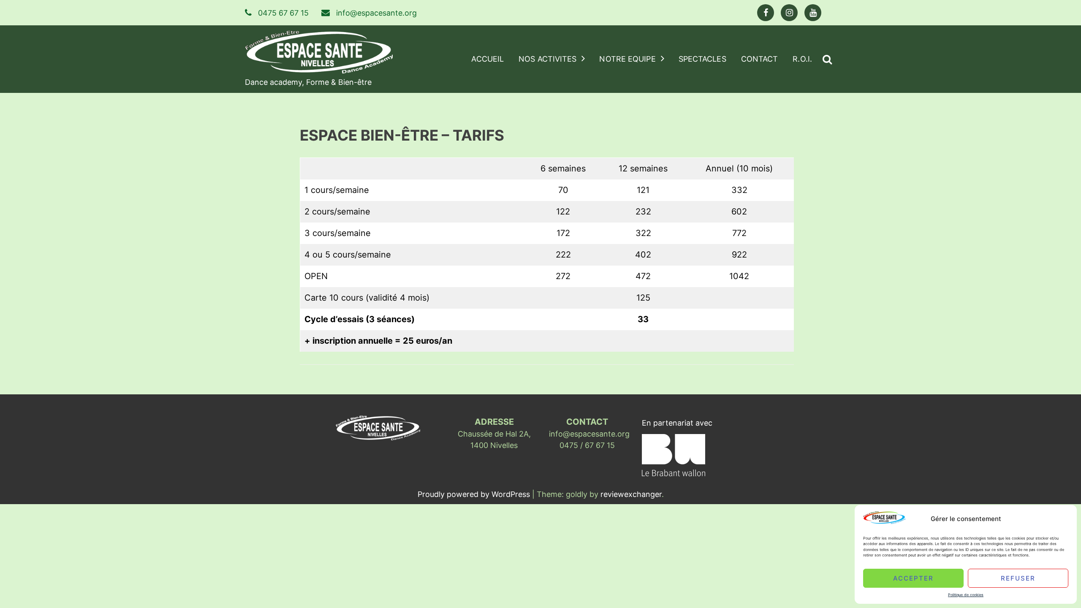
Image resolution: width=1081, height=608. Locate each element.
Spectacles (702, 58)
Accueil (487, 58)
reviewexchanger (631, 494)
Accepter (913, 578)
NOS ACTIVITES (547, 58)
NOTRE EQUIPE (627, 58)
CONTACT (759, 58)
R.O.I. (802, 58)
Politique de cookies (965, 594)
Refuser (1018, 578)
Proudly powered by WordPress (475, 494)
